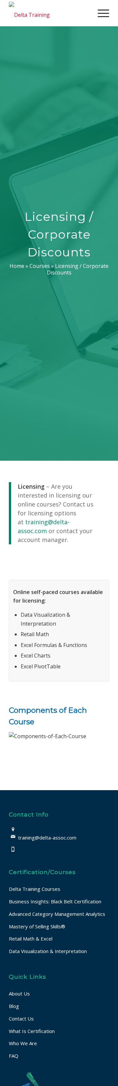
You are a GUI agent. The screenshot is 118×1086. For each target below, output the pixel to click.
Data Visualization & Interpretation (48, 951)
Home (17, 266)
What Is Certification (32, 1031)
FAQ (13, 1055)
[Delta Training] (49, 13)
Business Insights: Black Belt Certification (55, 901)
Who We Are (23, 1043)
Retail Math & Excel (30, 938)
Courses (40, 266)
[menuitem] (100, 13)
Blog (14, 1006)
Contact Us (21, 1018)
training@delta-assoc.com (47, 837)
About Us (19, 993)
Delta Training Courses (34, 889)
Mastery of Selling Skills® (37, 926)
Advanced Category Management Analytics (57, 914)
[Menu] (100, 13)
